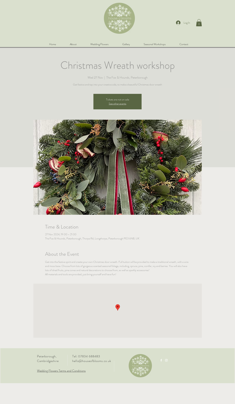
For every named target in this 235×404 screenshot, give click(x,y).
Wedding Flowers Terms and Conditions (61, 371)
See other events (117, 104)
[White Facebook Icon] (161, 360)
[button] (199, 22)
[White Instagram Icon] (166, 360)
